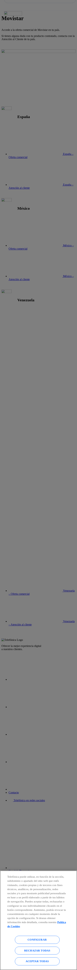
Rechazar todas (37, 950)
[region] (38, 920)
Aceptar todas (37, 961)
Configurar (37, 939)
